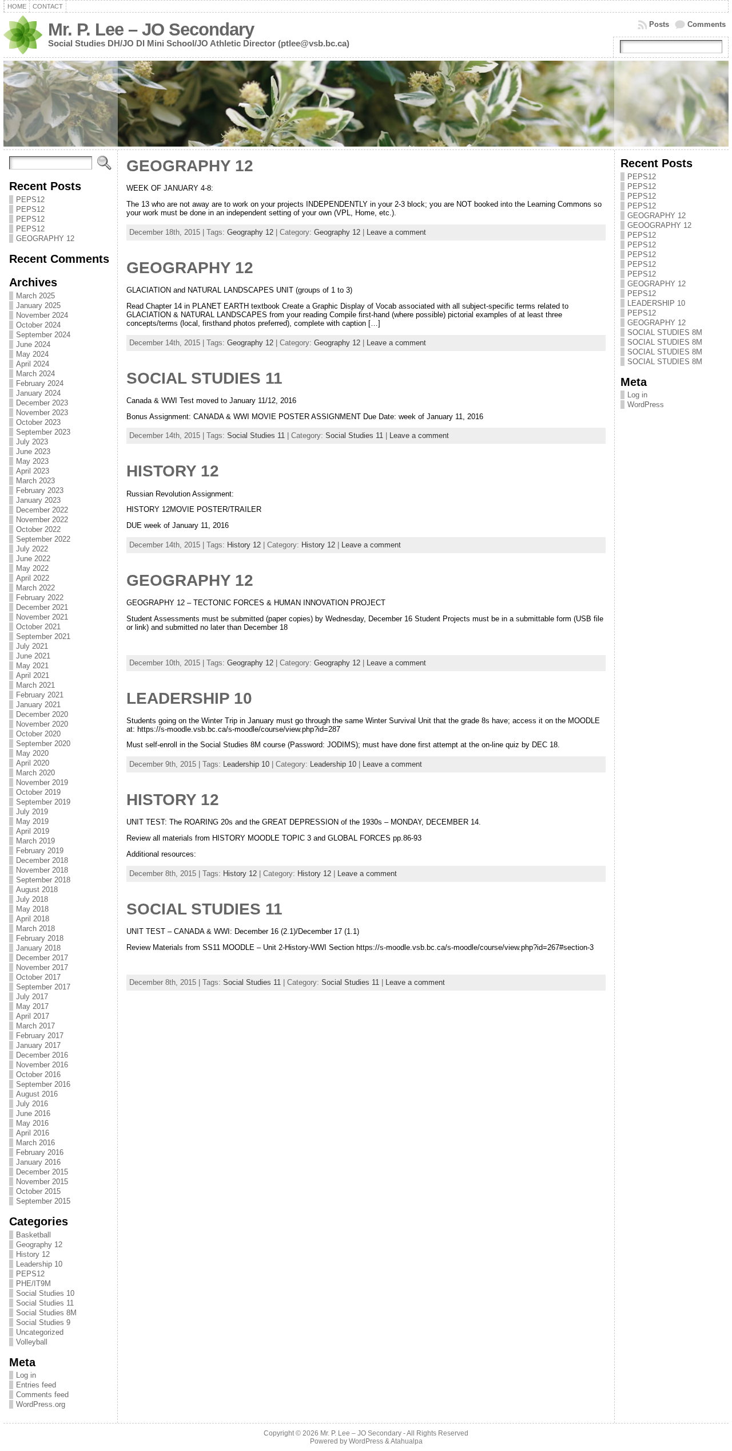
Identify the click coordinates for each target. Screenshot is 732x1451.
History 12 (33, 1254)
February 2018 (39, 938)
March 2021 (35, 685)
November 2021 (42, 617)
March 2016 (35, 1142)
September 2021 (43, 636)
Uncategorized (39, 1332)
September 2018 (43, 880)
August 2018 (37, 889)
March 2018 (35, 928)
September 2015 (43, 1201)
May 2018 (32, 909)
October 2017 (38, 977)
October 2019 (38, 792)
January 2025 (38, 305)
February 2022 (39, 597)
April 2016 (32, 1133)
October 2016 (38, 1074)
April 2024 (32, 364)
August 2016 (37, 1094)
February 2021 (39, 695)
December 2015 (42, 1172)
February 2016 (39, 1152)
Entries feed (36, 1385)
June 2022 (33, 558)
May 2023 (32, 461)
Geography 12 (39, 1244)
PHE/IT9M (33, 1283)
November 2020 (42, 724)
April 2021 (32, 675)
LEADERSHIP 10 (189, 698)
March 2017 (35, 1026)
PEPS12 (30, 199)
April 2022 (32, 578)
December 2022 (42, 510)
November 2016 (42, 1064)
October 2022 (38, 529)
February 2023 (39, 490)
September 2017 (43, 987)
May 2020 (32, 753)
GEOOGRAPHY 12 (659, 225)
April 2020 (32, 763)
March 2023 (35, 480)
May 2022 (32, 568)
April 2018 (32, 918)
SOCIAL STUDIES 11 (204, 378)
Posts (659, 24)
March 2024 (35, 373)
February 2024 (39, 383)
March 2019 (35, 841)
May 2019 (32, 821)
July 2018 (32, 899)
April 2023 (32, 471)
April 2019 (32, 831)
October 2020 (38, 734)
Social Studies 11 (45, 1303)
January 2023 (38, 500)
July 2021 (32, 646)
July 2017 (32, 996)
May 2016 (32, 1123)
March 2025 (35, 295)
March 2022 (35, 587)
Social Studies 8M (46, 1312)
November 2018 (42, 870)
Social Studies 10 (45, 1293)
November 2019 (42, 782)
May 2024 (32, 354)
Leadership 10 (39, 1264)
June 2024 (33, 344)
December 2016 (42, 1055)
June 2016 (33, 1113)
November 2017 (42, 967)
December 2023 (42, 403)
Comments (706, 24)
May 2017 (32, 1006)
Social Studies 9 (43, 1322)
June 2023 (33, 451)
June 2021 (33, 656)
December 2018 (42, 860)
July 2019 (32, 811)
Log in (26, 1375)
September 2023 (43, 432)
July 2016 (32, 1103)
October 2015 (38, 1191)
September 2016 (43, 1084)
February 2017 (39, 1035)
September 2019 (43, 802)
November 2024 (42, 315)
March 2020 (35, 772)
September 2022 (43, 539)
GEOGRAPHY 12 (45, 238)
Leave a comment (396, 232)
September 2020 (43, 743)
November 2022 (42, 519)
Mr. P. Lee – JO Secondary (151, 29)
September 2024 (43, 334)
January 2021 (38, 704)
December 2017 (42, 957)
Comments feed (42, 1394)
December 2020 (42, 714)
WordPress (645, 404)
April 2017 (32, 1016)
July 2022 (32, 549)
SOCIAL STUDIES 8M (664, 332)
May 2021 (32, 665)
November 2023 (42, 412)
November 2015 (42, 1181)
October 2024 (38, 325)
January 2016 (38, 1162)
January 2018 (38, 948)
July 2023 (32, 441)
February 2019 (39, 850)
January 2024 (38, 393)
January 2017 (38, 1045)
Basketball (33, 1235)
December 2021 (42, 607)
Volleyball (31, 1342)
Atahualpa (407, 1441)
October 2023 (38, 422)
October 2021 (38, 626)
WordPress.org (40, 1404)
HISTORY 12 (172, 471)
